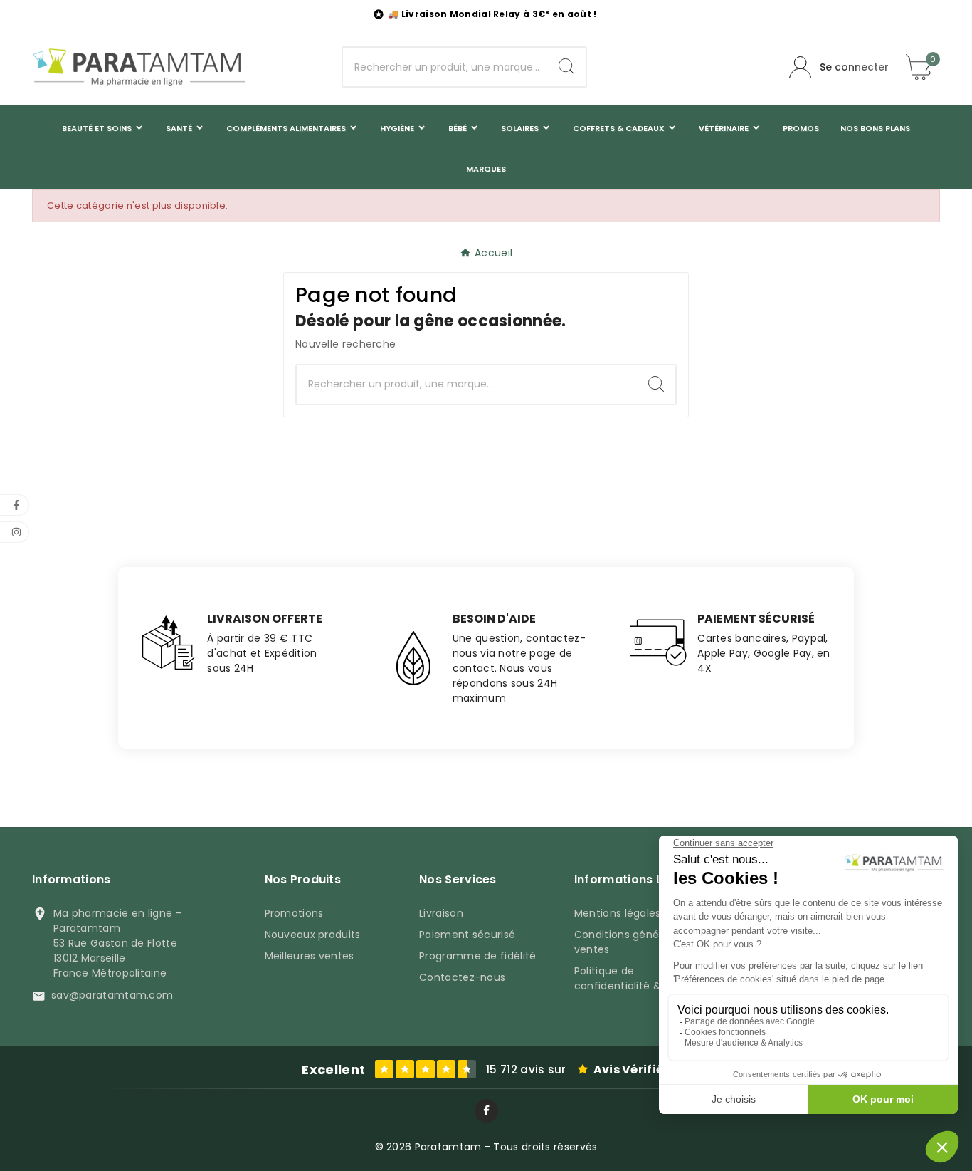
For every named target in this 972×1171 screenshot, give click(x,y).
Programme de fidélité (477, 956)
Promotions (294, 913)
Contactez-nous (462, 977)
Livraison (441, 913)
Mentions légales (617, 913)
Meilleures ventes (309, 956)
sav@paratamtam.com (112, 995)
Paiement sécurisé (467, 934)
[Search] (566, 66)
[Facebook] (486, 1111)
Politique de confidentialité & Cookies (639, 978)
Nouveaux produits (313, 934)
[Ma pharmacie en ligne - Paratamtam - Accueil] (138, 67)
